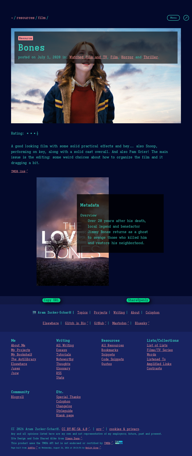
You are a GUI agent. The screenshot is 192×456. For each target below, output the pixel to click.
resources (25, 17)
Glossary (63, 368)
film (42, 17)
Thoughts (63, 364)
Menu (173, 17)
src (99, 429)
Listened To (156, 359)
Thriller (150, 57)
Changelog (64, 406)
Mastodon (119, 323)
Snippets (108, 355)
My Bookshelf (21, 355)
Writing (119, 313)
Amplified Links (159, 364)
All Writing (65, 345)
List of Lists (157, 345)
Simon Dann (72, 438)
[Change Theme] (186, 18)
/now (15, 373)
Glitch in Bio (75, 323)
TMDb (107, 443)
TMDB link (18, 171)
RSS (59, 373)
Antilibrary (23, 359)
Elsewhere (51, 323)
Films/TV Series (160, 350)
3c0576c (31, 448)
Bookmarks (109, 350)
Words (151, 355)
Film (114, 57)
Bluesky (141, 323)
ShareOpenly (138, 300)
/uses (15, 368)
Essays (61, 350)
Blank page (65, 415)
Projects (100, 313)
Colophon (153, 313)
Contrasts (154, 368)
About (135, 313)
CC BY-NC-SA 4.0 (74, 429)
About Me (18, 345)
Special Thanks (68, 397)
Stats (60, 378)
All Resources (112, 345)
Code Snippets (112, 359)
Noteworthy (65, 359)
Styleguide (64, 411)
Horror (127, 57)
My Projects (20, 350)
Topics (82, 313)
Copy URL (51, 300)
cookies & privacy (124, 429)
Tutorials (63, 355)
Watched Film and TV (88, 57)
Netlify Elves (92, 448)
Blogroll (17, 397)
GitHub (99, 323)
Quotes (106, 364)
